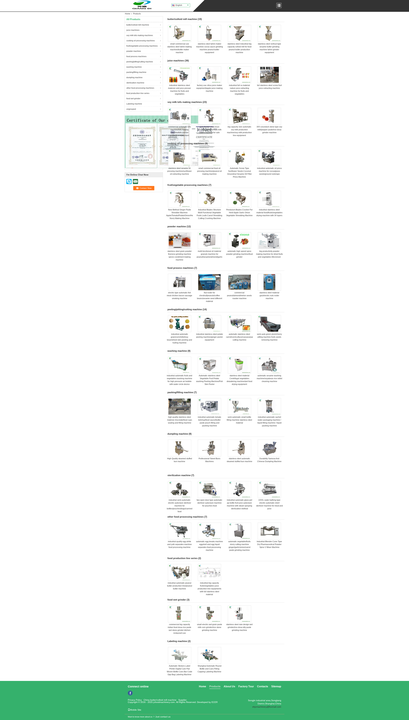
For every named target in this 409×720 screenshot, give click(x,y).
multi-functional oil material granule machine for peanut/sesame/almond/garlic (209, 254)
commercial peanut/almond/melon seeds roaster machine (239, 296)
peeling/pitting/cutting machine (139, 62)
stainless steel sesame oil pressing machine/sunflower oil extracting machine (179, 171)
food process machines (136, 56)
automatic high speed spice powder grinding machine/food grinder (239, 254)
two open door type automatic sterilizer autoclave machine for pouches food (209, 503)
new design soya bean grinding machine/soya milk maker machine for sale (209, 130)
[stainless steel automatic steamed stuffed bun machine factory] (239, 448)
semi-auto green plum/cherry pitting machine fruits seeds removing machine (269, 337)
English (179, 5)
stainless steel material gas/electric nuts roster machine (269, 296)
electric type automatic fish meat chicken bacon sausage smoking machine (179, 296)
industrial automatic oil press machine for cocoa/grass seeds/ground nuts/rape (269, 171)
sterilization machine (135, 83)
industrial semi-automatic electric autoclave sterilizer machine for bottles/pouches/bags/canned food (179, 506)
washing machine (134, 67)
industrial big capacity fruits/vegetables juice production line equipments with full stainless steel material (209, 589)
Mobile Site (135, 710)
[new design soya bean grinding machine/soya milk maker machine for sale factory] (209, 116)
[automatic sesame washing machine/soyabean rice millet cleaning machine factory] (269, 365)
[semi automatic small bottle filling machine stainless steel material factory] (239, 407)
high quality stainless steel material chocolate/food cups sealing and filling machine (179, 420)
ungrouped (131, 109)
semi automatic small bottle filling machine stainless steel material (239, 420)
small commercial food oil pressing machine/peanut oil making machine (209, 171)
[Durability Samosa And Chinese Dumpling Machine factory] (269, 448)
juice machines (132, 30)
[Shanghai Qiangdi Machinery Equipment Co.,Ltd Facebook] (130, 693)
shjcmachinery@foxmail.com (266, 706)
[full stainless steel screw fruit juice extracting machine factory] (269, 75)
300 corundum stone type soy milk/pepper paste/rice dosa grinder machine (269, 130)
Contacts (262, 686)
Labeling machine (134, 104)
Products (214, 686)
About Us (229, 686)
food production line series (137, 93)
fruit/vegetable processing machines (142, 46)
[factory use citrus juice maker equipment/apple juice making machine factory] (209, 75)
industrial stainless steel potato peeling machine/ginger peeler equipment (209, 337)
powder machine (133, 51)
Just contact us (162, 716)
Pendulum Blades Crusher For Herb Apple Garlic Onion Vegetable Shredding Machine (239, 213)
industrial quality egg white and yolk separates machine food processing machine (179, 544)
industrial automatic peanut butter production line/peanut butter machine (179, 586)
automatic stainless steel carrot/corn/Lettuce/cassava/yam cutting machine (240, 337)
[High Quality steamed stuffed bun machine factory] (179, 448)
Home (127, 14)
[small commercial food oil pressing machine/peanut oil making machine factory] (209, 158)
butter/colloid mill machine (137, 25)
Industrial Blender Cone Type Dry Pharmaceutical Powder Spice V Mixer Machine (269, 544)
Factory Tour (246, 686)
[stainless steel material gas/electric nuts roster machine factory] (269, 282)
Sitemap (276, 686)
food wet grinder (133, 98)
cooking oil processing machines (140, 41)
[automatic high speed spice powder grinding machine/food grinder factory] (239, 241)
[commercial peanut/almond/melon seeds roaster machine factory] (239, 282)
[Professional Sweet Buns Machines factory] (209, 448)
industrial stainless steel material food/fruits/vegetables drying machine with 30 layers (269, 213)
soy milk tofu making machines (139, 35)
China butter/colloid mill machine (160, 700)
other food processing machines (140, 88)
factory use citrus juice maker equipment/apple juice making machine (209, 88)
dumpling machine (134, 77)
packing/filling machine (136, 72)
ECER (215, 702)
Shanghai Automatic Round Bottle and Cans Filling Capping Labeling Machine (209, 669)
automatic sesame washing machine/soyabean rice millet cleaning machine (269, 378)
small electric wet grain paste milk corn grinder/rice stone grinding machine (209, 627)
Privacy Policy (135, 700)
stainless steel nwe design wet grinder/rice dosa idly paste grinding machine (239, 627)
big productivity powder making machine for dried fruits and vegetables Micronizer (269, 254)
